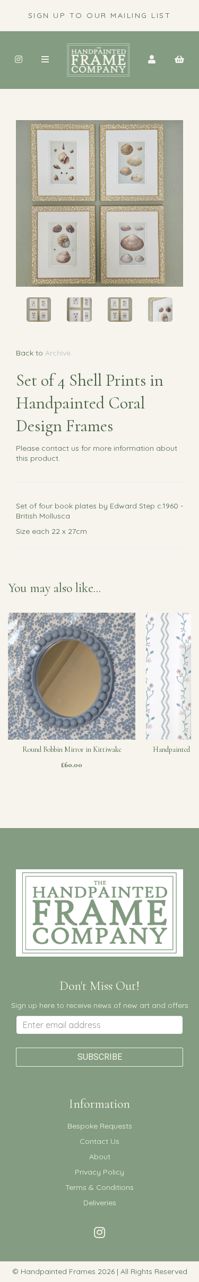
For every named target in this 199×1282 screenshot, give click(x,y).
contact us (60, 448)
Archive (58, 353)
